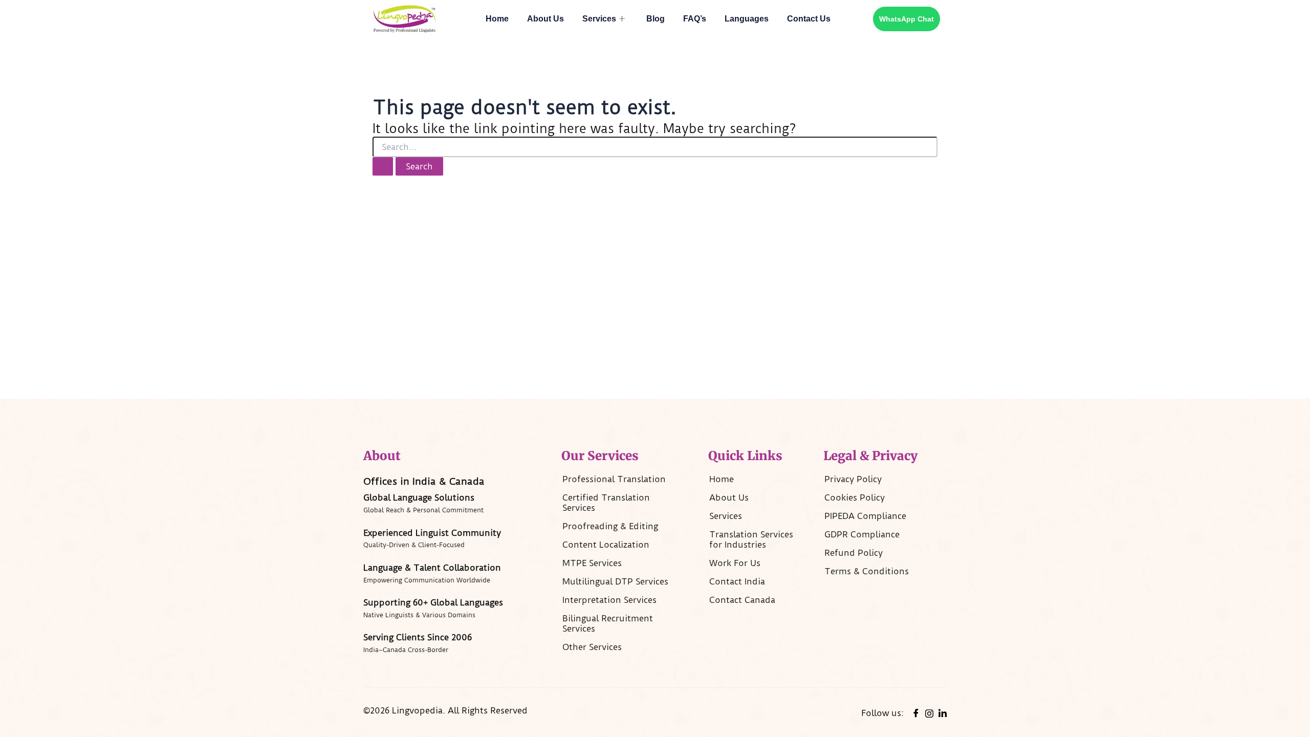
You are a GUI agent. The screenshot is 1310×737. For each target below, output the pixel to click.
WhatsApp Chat (906, 19)
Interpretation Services (609, 600)
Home (497, 18)
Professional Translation (614, 479)
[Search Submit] (383, 166)
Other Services (592, 647)
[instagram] (929, 712)
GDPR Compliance (862, 534)
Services (599, 18)
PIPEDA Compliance (865, 516)
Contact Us (809, 18)
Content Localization (605, 544)
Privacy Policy (853, 479)
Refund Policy (853, 553)
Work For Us (734, 563)
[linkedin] (942, 713)
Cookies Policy (854, 497)
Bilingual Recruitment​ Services (607, 623)
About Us (545, 18)
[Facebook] (916, 713)
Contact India (737, 581)
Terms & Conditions (866, 571)
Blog (655, 18)
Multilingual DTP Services (615, 581)
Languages (747, 18)
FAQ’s (694, 18)
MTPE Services (592, 563)
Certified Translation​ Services (606, 502)
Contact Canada (742, 600)
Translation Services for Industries (751, 539)
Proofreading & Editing (610, 526)
